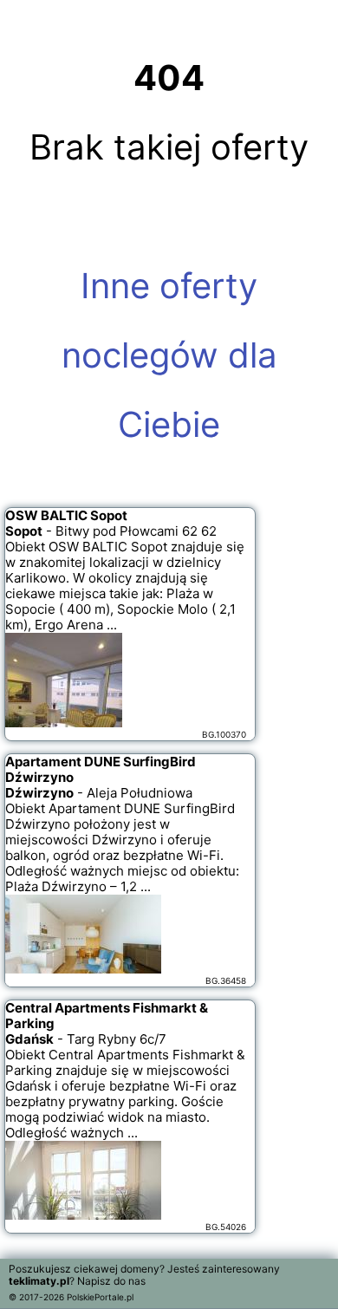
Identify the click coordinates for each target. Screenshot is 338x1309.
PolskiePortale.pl (100, 1297)
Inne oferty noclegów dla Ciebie (169, 355)
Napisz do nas (111, 1280)
